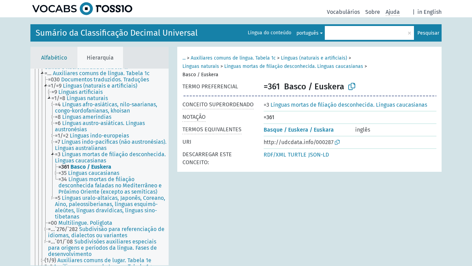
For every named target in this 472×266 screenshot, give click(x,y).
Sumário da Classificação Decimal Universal (117, 33)
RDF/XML (275, 154)
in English (429, 12)
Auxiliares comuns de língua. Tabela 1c (233, 58)
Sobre (372, 12)
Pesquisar (428, 33)
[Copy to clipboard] (351, 86)
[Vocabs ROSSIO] (82, 8)
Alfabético (54, 57)
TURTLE (297, 154)
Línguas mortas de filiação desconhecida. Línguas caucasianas (293, 66)
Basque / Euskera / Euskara (299, 129)
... (184, 58)
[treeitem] (100, 73)
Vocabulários (343, 12)
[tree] (99, 167)
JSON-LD (318, 154)
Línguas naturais (200, 66)
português (307, 33)
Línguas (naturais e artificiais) (314, 58)
